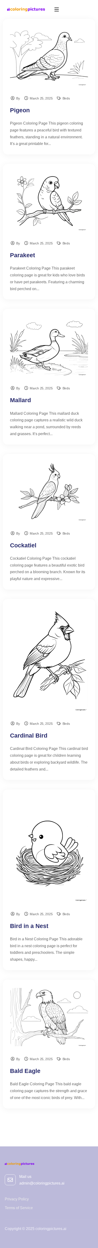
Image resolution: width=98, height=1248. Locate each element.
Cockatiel (23, 545)
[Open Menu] (56, 9)
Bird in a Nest (29, 926)
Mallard (20, 400)
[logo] (26, 9)
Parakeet (22, 255)
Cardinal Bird (28, 735)
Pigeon (20, 110)
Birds (66, 98)
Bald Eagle (25, 1071)
